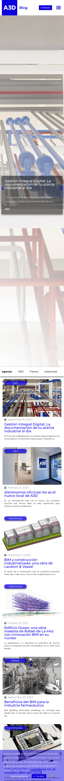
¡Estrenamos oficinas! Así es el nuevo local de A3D (30, 494)
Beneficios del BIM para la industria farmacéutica (26, 703)
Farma (34, 371)
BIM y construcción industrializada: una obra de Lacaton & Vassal (28, 563)
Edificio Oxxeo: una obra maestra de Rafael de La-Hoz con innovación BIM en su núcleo (29, 633)
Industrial (50, 371)
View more (35, 770)
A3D (21, 371)
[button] (58, 8)
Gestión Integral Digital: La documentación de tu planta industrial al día (30, 184)
